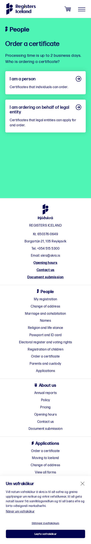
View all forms (45, 472)
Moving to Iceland (45, 458)
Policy (45, 400)
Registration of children (45, 350)
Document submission (45, 277)
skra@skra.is (50, 256)
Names (45, 321)
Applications (45, 371)
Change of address (45, 307)
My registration (45, 299)
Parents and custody (45, 364)
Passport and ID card (45, 335)
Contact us (46, 270)
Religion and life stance (45, 328)
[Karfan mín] (67, 9)
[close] (82, 483)
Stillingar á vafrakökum (45, 523)
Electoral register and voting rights (45, 342)
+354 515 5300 (48, 249)
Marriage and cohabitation (45, 314)
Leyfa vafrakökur (45, 534)
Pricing (45, 407)
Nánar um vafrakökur (20, 511)
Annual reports (45, 393)
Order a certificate (45, 357)
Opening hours (45, 263)
